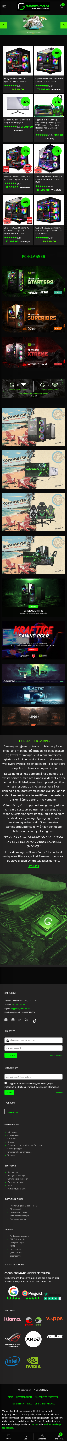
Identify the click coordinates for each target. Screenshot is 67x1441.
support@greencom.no (20, 1008)
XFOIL (12, 1246)
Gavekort (11, 1139)
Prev (3, 25)
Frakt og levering (15, 1182)
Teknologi (12, 1155)
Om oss (11, 1142)
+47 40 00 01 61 (18, 1005)
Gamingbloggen (15, 1149)
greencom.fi (15, 1256)
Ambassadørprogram (19, 1236)
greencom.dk (16, 1252)
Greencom (13, 1112)
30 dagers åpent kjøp (17, 1176)
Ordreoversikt (13, 1135)
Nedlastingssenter (18, 1219)
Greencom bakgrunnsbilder (20, 1152)
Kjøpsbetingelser (24, 1397)
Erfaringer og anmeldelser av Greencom (25, 1145)
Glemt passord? (56, 1055)
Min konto (12, 1132)
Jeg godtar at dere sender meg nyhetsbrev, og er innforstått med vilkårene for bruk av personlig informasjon (31, 1085)
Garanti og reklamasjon (18, 1179)
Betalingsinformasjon (19, 1216)
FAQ (10, 1185)
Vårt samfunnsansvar (17, 1189)
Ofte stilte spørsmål (45, 1404)
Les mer (59, 1093)
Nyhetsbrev (18, 1404)
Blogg (29, 1404)
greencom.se (15, 1249)
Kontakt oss (13, 1172)
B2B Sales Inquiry (17, 1239)
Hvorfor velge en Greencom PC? (24, 1206)
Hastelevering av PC (19, 1212)
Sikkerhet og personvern (47, 1397)
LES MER (33, 866)
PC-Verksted (15, 1209)
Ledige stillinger (17, 1243)
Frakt (10, 1397)
